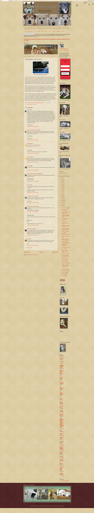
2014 (62, 198)
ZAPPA (50, 31)
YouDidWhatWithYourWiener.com (61, 366)
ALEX (35, 31)
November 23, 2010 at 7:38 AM (32, 153)
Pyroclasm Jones (30, 228)
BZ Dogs (61, 456)
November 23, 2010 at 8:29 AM (32, 170)
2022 (62, 184)
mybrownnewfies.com (61, 438)
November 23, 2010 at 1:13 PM (32, 192)
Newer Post (27, 252)
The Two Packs (30, 31)
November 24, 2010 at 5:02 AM (32, 225)
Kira (28, 238)
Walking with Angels (65, 234)
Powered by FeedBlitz (65, 78)
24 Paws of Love (64, 48)
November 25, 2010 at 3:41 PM (32, 245)
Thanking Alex (64, 221)
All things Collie (62, 358)
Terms (65, 80)
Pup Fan (28, 165)
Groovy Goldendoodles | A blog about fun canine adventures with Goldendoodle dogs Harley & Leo (62, 423)
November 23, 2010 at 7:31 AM (32, 146)
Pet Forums (61, 430)
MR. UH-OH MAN (65, 259)
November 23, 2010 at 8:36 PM (32, 211)
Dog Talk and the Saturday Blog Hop (65, 242)
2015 (62, 197)
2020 (62, 188)
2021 (62, 186)
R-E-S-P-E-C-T (64, 257)
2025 (62, 179)
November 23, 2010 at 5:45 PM (32, 202)
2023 (62, 183)
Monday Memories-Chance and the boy (66, 240)
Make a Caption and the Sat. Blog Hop (65, 229)
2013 (62, 200)
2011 (62, 204)
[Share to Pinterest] (49, 102)
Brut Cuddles (64, 232)
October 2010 (64, 269)
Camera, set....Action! (66, 253)
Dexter (28, 109)
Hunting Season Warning (64, 245)
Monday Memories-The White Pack (66, 213)
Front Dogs (34, 104)
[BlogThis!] (47, 102)
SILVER (39, 31)
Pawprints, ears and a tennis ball (61, 469)
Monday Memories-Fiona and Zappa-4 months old (65, 265)
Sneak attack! (64, 210)
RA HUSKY (61, 398)
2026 (62, 177)
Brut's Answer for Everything (65, 219)
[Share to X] (48, 102)
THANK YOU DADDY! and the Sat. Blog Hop (66, 215)
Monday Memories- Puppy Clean (65, 251)
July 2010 (64, 274)
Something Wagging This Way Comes (61, 448)
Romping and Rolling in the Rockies (62, 372)
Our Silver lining (64, 261)
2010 (62, 205)
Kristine (28, 184)
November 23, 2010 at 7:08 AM (32, 139)
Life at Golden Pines (61, 378)
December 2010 (65, 207)
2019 (62, 190)
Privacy (67, 80)
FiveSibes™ (62, 362)
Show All (63, 476)
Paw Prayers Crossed (66, 247)
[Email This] (46, 102)
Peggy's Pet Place (61, 474)
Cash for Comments (65, 231)
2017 (62, 193)
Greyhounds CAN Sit (62, 442)
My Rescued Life (61, 464)
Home (26, 31)
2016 (62, 195)
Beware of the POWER (66, 263)
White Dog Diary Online (62, 393)
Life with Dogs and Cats (61, 415)
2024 (62, 181)
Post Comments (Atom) (33, 254)
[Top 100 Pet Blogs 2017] (64, 480)
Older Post (55, 252)
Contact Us (62, 31)
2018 (62, 191)
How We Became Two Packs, (32, 78)
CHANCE (58, 31)
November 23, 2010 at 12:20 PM (33, 181)
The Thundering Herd (61, 402)
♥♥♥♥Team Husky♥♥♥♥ (31, 196)
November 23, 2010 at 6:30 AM (32, 126)
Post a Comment (29, 247)
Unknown (29, 143)
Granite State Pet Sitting (32, 206)
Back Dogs (30, 104)
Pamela (28, 150)
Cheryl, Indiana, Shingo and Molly (33, 173)
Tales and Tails (61, 434)
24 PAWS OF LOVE (61, 383)
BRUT (43, 31)
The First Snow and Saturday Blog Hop (65, 256)
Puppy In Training (61, 411)
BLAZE (54, 31)
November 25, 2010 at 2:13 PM (32, 235)
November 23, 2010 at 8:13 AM (32, 162)
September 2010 (65, 270)
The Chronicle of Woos (62, 388)
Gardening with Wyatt (61, 453)
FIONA (46, 31)
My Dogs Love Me (61, 460)
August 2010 (64, 272)
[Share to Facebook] (49, 102)
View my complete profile (64, 50)
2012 (62, 202)
